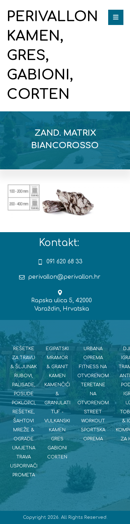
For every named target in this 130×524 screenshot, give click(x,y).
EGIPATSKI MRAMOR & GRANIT (57, 357)
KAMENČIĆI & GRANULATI (57, 393)
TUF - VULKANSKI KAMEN (57, 420)
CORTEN (57, 457)
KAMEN (57, 375)
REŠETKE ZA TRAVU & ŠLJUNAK (23, 357)
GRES (57, 439)
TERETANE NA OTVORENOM (93, 393)
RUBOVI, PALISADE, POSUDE (23, 384)
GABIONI (57, 448)
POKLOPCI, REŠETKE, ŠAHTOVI (24, 411)
